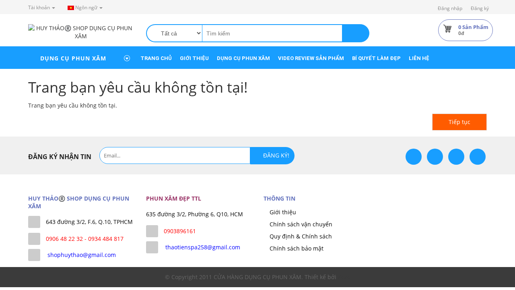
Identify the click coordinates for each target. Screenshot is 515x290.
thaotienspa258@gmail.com (202, 247)
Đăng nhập (450, 8)
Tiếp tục (459, 122)
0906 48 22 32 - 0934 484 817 (85, 238)
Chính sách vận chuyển (301, 224)
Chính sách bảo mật (296, 248)
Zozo (344, 277)
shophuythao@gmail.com (81, 255)
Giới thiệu (283, 212)
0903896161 (180, 231)
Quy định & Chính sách (301, 236)
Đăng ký (480, 8)
